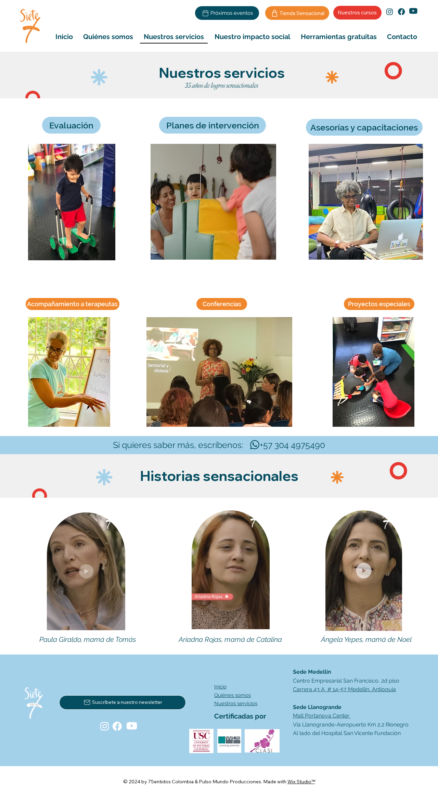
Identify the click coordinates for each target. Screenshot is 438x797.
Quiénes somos (232, 695)
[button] (113, 622)
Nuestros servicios (235, 703)
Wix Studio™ (301, 782)
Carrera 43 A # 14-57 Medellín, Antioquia (344, 689)
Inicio (220, 687)
